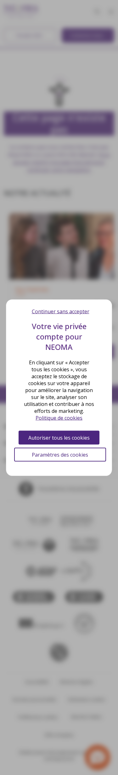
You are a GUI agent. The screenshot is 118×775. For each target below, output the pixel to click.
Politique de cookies (59, 417)
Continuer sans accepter (60, 311)
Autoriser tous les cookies (59, 437)
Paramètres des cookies (60, 454)
